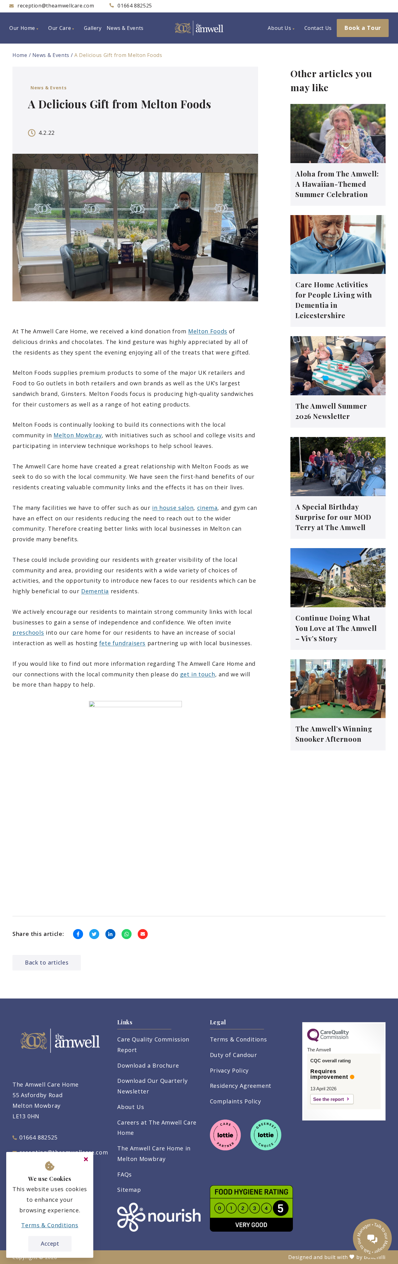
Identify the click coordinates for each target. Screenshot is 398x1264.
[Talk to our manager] (372, 1238)
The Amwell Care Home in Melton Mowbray (154, 1153)
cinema (207, 507)
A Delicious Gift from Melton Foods (118, 55)
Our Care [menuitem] (59, 28)
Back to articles (46, 962)
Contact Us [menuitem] (318, 28)
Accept (50, 1243)
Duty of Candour (233, 1055)
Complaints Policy (235, 1101)
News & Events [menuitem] (125, 28)
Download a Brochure (148, 1065)
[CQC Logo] (328, 1040)
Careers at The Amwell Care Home (157, 1128)
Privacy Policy (229, 1070)
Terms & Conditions (238, 1039)
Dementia (95, 591)
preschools (28, 632)
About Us (130, 1107)
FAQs (124, 1174)
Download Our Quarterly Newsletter (152, 1086)
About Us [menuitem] (279, 28)
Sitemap (129, 1189)
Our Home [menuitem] (22, 28)
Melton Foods (207, 331)
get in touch (197, 674)
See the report (328, 1099)
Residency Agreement (240, 1085)
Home (19, 55)
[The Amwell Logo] (199, 28)
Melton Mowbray (77, 435)
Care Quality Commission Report (153, 1045)
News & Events (50, 55)
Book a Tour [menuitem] (362, 27)
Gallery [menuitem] (92, 28)
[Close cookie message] (85, 1159)
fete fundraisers (122, 643)
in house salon (172, 507)
